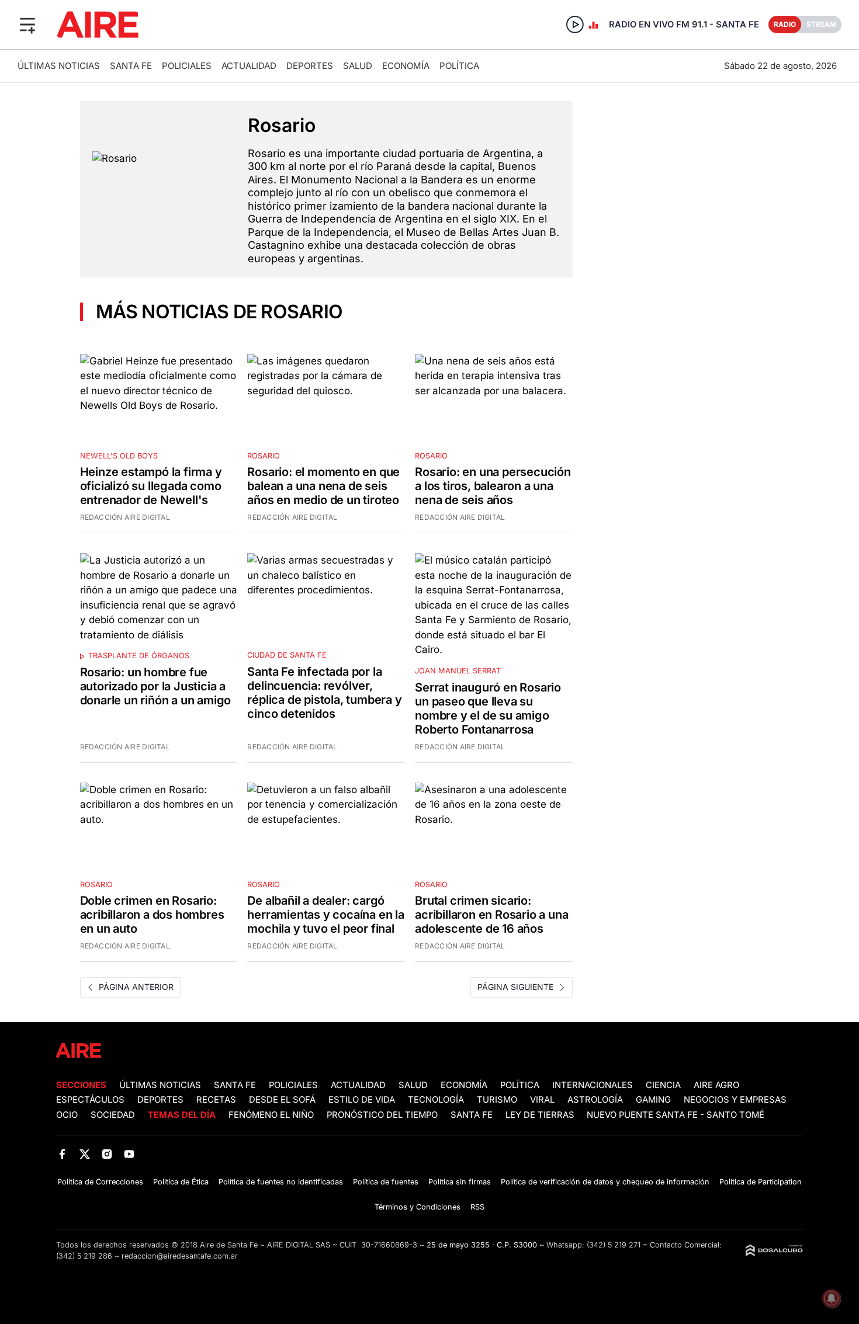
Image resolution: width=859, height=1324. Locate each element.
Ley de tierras (541, 1115)
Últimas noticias (59, 65)
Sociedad (113, 1115)
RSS (477, 1207)
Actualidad (248, 65)
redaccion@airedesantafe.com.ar (180, 1256)
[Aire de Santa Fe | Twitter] (84, 1154)
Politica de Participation (760, 1181)
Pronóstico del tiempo (382, 1115)
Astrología (595, 1099)
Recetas (216, 1099)
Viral (542, 1099)
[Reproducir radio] (575, 24)
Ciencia (663, 1085)
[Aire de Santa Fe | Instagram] (107, 1154)
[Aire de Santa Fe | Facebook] (62, 1154)
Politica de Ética (181, 1181)
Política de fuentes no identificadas (281, 1181)
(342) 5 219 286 (84, 1256)
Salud (357, 65)
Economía (406, 65)
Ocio (67, 1115)
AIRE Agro (716, 1085)
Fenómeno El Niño (271, 1115)
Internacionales (592, 1085)
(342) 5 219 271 (613, 1244)
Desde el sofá (282, 1099)
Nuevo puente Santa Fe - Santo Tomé (675, 1115)
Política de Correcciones (100, 1181)
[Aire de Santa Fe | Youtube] (129, 1154)
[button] (27, 24)
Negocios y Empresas (735, 1099)
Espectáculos (90, 1099)
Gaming (653, 1099)
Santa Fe (131, 65)
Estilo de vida (361, 1099)
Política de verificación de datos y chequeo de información (605, 1181)
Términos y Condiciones (417, 1207)
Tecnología (436, 1099)
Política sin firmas (459, 1181)
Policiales (187, 65)
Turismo (497, 1099)
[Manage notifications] (831, 1298)
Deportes (309, 65)
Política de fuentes (385, 1181)
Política (459, 65)
